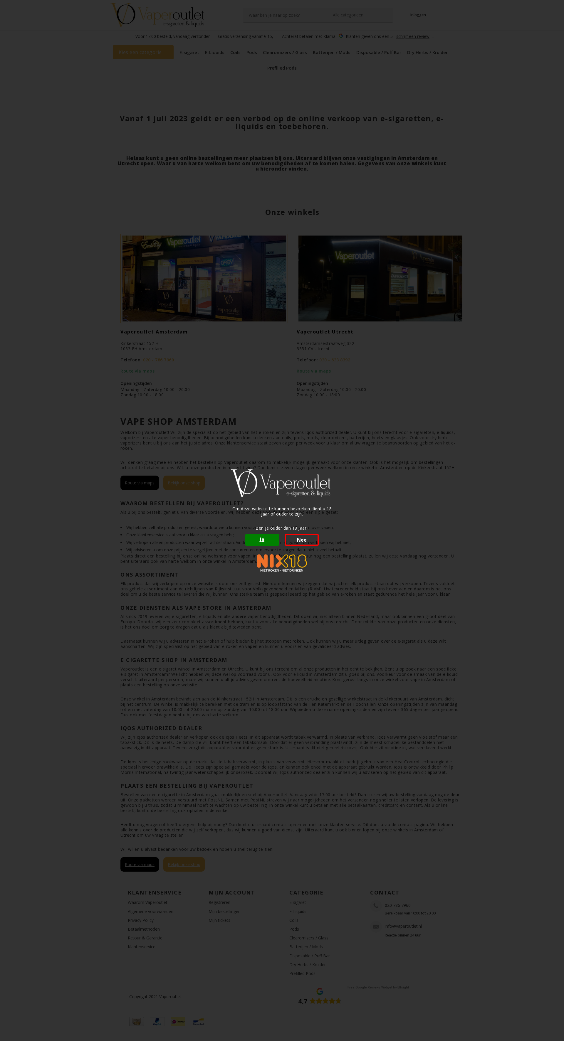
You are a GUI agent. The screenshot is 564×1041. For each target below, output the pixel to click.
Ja (262, 539)
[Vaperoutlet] (282, 483)
